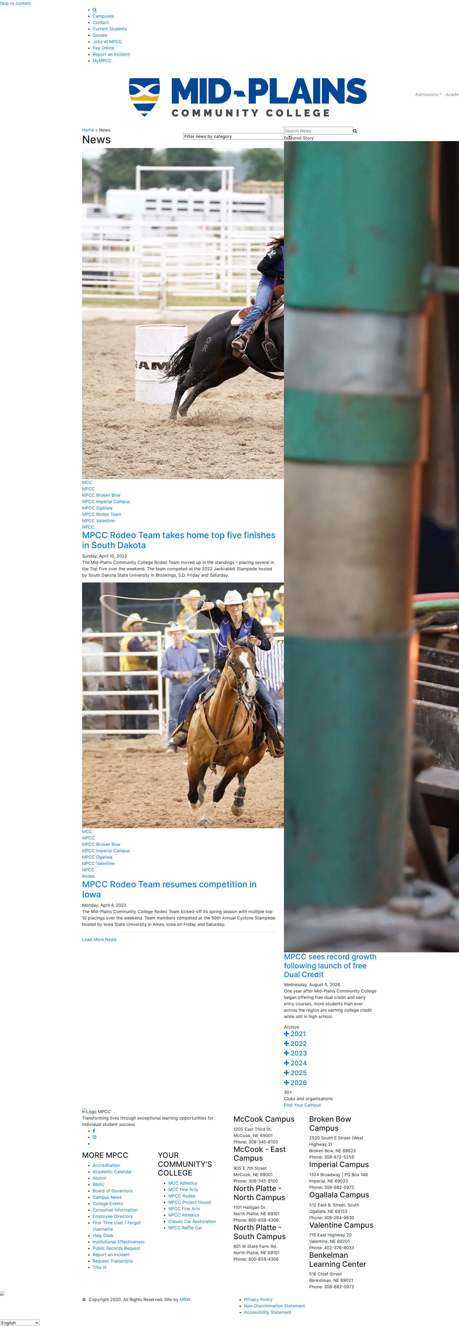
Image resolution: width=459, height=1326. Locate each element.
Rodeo (88, 876)
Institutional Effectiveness (118, 1241)
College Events (108, 1203)
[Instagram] (94, 1137)
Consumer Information (115, 1210)
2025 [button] (298, 1073)
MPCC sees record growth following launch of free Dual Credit (330, 965)
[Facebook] (94, 1130)
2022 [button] (298, 1044)
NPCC (88, 527)
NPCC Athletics (183, 1215)
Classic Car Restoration (192, 1221)
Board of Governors (113, 1190)
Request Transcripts (113, 1261)
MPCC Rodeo (182, 1195)
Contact (101, 22)
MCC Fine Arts (183, 1189)
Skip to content (15, 3)
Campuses (103, 16)
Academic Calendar (112, 1171)
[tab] (330, 1034)
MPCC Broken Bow (101, 495)
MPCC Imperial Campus (106, 501)
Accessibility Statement (267, 1312)
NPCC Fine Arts (184, 1208)
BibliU (98, 1184)
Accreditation (106, 1165)
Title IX (100, 1267)
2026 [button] (298, 1083)
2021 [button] (297, 1034)
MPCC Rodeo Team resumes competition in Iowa (169, 889)
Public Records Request (116, 1248)
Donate (100, 35)
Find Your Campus (302, 1105)
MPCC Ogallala (97, 507)
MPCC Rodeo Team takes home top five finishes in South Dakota (178, 540)
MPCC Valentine (98, 520)
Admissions (426, 94)
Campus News (107, 1197)
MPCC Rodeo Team (101, 514)
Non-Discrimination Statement (274, 1305)
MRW (185, 1299)
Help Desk (103, 1235)
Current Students (110, 28)
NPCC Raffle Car (185, 1227)
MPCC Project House (189, 1202)
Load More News (99, 939)
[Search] (95, 9)
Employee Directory (113, 1216)
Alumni (99, 1178)
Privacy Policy (258, 1299)
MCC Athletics (182, 1183)
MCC (87, 482)
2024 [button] (298, 1063)
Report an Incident (111, 54)
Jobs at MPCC (107, 41)
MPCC (88, 488)
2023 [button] (298, 1053)
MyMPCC (102, 60)
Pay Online (103, 47)
